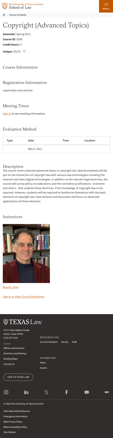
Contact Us (9, 364)
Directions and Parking (15, 353)
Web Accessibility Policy (15, 427)
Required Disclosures (17, 411)
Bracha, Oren (11, 287)
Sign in (7, 114)
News (43, 362)
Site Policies (10, 432)
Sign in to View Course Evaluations (24, 297)
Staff (74, 342)
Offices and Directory (14, 348)
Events (43, 368)
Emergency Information (16, 416)
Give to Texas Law (18, 377)
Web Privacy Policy (13, 422)
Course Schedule (17, 15)
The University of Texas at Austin (27, 404)
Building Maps (11, 359)
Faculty (64, 342)
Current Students (49, 342)
